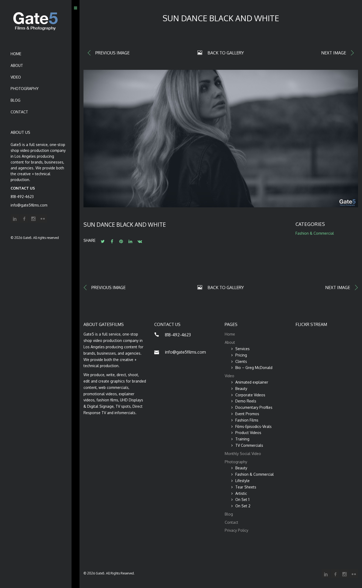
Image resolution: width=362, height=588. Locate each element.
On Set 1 (242, 499)
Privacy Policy (236, 530)
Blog (15, 100)
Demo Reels (245, 401)
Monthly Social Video (243, 453)
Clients (241, 361)
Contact (19, 112)
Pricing (241, 355)
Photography (25, 88)
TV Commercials (249, 445)
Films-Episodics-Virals (253, 426)
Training (242, 439)
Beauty (241, 388)
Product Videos (248, 432)
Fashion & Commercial (314, 233)
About (17, 65)
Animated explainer (251, 382)
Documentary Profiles (253, 407)
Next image (333, 52)
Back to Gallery (226, 52)
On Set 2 (242, 506)
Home (16, 53)
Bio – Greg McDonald (253, 367)
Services (242, 348)
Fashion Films (246, 420)
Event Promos (247, 413)
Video (16, 77)
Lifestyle (242, 480)
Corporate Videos (250, 395)
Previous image (112, 52)
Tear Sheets (245, 487)
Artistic (241, 493)
